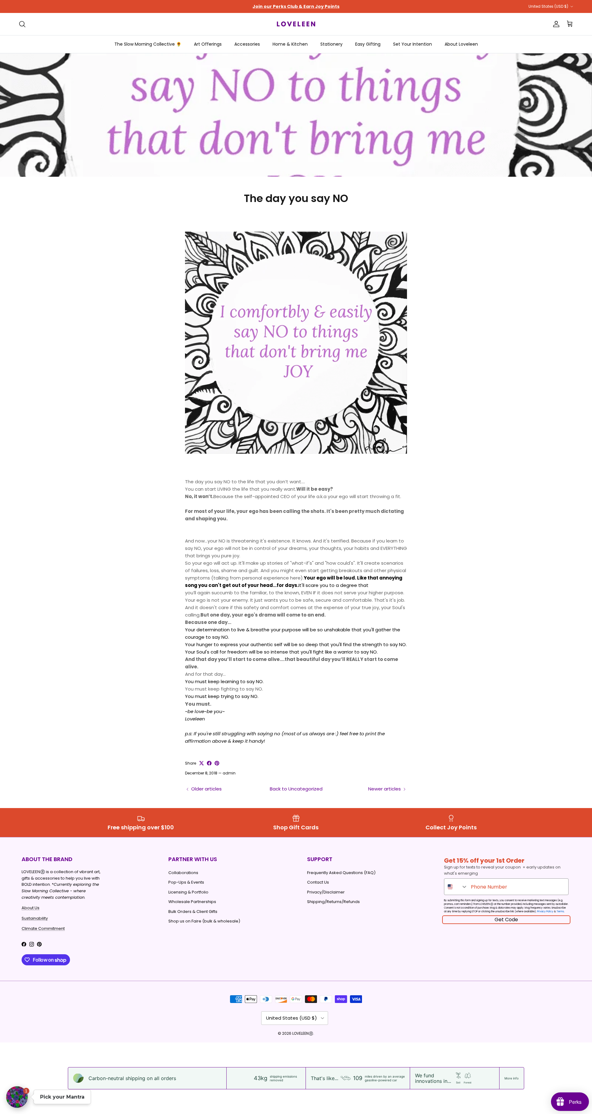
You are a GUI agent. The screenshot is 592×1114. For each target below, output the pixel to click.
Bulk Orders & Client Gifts (192, 911)
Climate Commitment (43, 928)
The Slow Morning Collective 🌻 (147, 44)
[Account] (555, 24)
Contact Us (318, 882)
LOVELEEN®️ (302, 1033)
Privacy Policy (545, 911)
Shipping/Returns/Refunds (333, 902)
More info (511, 1078)
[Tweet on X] (201, 763)
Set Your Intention (412, 44)
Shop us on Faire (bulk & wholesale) (204, 921)
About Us (30, 908)
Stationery (331, 44)
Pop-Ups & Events (186, 882)
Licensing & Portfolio (188, 892)
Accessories (247, 44)
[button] (17, 1097)
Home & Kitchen (290, 44)
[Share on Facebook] (209, 763)
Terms (560, 911)
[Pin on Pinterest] (217, 763)
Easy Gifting (367, 44)
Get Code (506, 919)
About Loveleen (461, 44)
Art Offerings (208, 44)
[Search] (22, 24)
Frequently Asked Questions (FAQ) (341, 873)
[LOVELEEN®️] (296, 24)
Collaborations (183, 873)
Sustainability (35, 918)
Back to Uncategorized (296, 789)
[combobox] (456, 887)
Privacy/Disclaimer (326, 892)
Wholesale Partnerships (192, 902)
